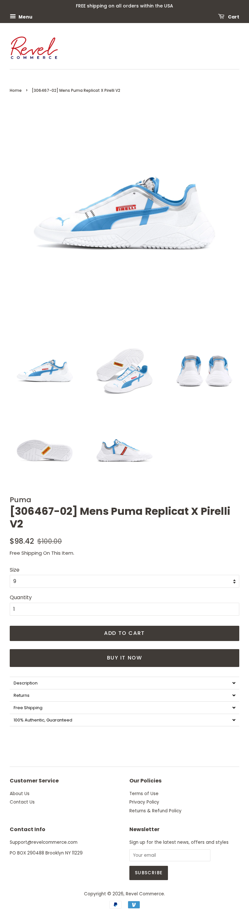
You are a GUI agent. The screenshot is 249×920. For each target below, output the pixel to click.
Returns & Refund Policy (155, 811)
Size (14, 570)
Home (16, 90)
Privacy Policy (144, 802)
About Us (20, 794)
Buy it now (124, 657)
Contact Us (22, 802)
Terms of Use (144, 794)
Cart (233, 16)
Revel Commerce (145, 894)
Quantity (21, 597)
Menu (25, 16)
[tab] (124, 683)
